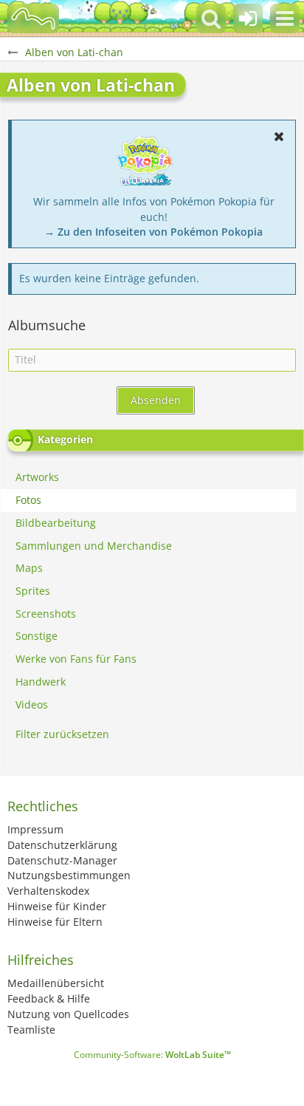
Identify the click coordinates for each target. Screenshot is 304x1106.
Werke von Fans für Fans (76, 659)
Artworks (37, 477)
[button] (285, 18)
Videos (31, 704)
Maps (29, 568)
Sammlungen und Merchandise (93, 546)
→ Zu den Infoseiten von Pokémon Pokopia (153, 232)
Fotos (28, 500)
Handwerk (40, 682)
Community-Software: (152, 1054)
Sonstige (36, 636)
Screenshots (45, 614)
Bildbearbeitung (55, 523)
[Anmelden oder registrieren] (248, 18)
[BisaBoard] (33, 18)
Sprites (32, 591)
